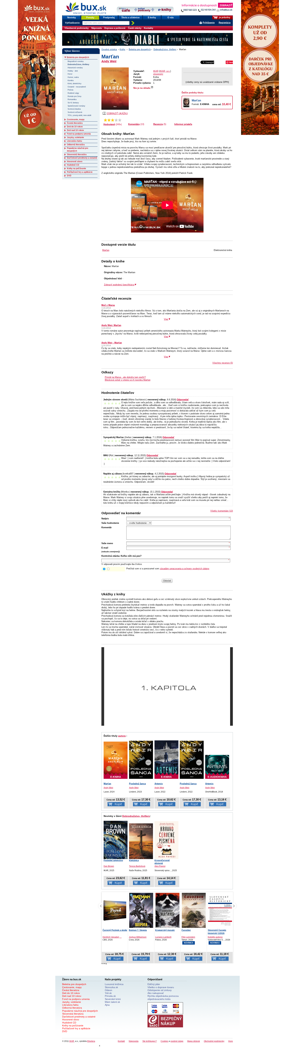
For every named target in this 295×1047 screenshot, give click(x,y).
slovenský (158, 74)
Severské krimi (113, 999)
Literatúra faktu (74, 141)
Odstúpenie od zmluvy (160, 990)
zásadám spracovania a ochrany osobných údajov (184, 568)
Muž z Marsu (108, 305)
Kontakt (121, 1041)
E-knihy (152, 17)
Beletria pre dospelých (140, 49)
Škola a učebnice (130, 17)
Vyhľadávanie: (73, 23)
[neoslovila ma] (109, 120)
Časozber (186, 930)
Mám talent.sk (112, 1002)
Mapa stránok (193, 1041)
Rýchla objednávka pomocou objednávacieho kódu (163, 997)
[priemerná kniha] (112, 120)
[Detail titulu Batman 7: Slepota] (141, 911)
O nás (170, 17)
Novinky (71, 17)
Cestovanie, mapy (76, 119)
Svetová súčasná (75, 112)
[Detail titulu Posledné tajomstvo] (116, 840)
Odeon (108, 990)
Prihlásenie (209, 22)
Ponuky (90, 17)
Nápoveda (96, 28)
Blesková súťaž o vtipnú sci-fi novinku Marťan (127, 380)
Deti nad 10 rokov (75, 130)
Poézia (70, 90)
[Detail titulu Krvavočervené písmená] (166, 840)
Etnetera (91, 1041)
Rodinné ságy (73, 93)
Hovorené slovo (74, 161)
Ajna (107, 1004)
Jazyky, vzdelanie (75, 137)
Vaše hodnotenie (110, 523)
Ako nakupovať (156, 993)
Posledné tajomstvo (113, 860)
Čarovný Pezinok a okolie (115, 930)
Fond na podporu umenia (79, 134)
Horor (70, 74)
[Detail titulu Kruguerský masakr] (167, 911)
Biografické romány (76, 61)
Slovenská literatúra (77, 154)
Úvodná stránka (109, 49)
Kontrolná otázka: (110, 556)
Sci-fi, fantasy (73, 103)
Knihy (122, 49)
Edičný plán (154, 984)
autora (122, 735)
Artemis (158, 783)
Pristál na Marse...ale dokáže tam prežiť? (125, 377)
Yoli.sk (108, 993)
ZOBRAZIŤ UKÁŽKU (117, 113)
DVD (69, 175)
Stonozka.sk (111, 987)
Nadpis (105, 518)
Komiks (71, 80)
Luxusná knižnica (114, 984)
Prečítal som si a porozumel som (167, 568)
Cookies (164, 1041)
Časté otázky (134, 28)
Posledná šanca (137, 783)
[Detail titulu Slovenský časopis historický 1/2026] (220, 910)
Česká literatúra (75, 123)
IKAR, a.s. (165, 71)
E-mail (104, 547)
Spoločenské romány (76, 106)
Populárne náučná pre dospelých (80, 1010)
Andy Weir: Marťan (111, 325)
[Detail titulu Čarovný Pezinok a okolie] (115, 910)
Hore (230, 1041)
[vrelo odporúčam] (120, 120)
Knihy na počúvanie (76, 168)
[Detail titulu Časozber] (194, 911)
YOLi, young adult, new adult (79, 115)
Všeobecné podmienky (77, 28)
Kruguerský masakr (165, 930)
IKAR (155, 71)
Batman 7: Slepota (138, 930)
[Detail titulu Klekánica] (141, 841)
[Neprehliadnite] (207, 8)
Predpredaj (109, 17)
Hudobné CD (73, 165)
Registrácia (224, 22)
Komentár (106, 527)
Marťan (196, 100)
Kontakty (148, 28)
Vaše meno (107, 543)
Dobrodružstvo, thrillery (164, 49)
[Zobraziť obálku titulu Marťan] (115, 88)
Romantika (72, 99)
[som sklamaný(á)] (105, 120)
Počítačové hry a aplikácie (80, 172)
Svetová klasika (74, 109)
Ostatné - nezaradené (77, 87)
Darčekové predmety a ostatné (82, 158)
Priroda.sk (110, 996)
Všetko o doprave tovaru (161, 987)
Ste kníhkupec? (149, 1041)
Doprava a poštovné (114, 28)
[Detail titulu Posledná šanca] (141, 760)
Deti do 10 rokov (75, 126)
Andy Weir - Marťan (111, 342)
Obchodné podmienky (214, 1041)
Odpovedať (183, 399)
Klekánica (134, 860)
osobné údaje (177, 1041)
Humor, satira (73, 77)
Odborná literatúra (76, 144)
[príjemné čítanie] (116, 120)
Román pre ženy (74, 96)
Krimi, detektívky (74, 83)
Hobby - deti (73, 71)
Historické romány (75, 68)
